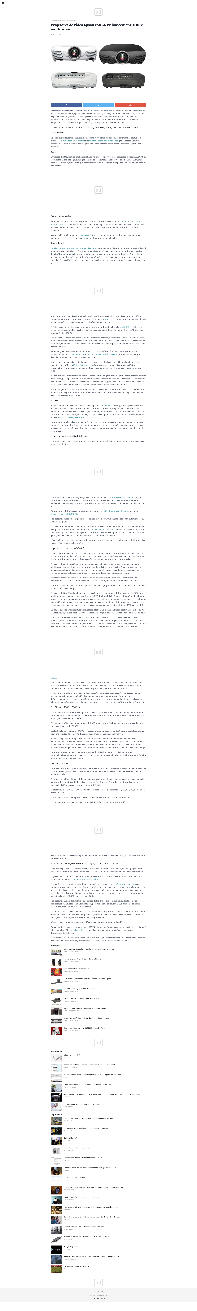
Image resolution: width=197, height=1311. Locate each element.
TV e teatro (71, 20)
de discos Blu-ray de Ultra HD (71, 417)
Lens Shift (79, 930)
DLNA (53, 678)
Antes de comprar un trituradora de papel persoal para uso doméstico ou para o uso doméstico (102, 1094)
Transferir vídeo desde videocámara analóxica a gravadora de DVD (90, 1167)
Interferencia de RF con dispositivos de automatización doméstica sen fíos (93, 1187)
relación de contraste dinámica (114, 511)
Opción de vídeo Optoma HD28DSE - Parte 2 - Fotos (84, 1028)
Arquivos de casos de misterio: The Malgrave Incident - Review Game (91, 1256)
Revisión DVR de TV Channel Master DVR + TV (81, 998)
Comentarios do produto (58, 20)
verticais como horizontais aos (103, 141)
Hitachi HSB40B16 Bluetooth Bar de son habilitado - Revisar (87, 1018)
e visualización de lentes (72, 141)
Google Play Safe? (71, 1246)
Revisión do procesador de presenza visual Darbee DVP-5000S (88, 1237)
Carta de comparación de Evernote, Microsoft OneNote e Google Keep (92, 1217)
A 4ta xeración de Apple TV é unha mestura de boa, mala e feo (89, 949)
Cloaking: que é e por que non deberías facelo (82, 1197)
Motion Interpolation (83, 365)
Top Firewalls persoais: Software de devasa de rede (84, 1227)
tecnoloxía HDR (106, 405)
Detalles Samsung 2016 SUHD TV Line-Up (80, 988)
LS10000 (125, 327)
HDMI (124, 221)
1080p (107, 319)
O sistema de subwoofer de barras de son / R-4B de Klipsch (87, 979)
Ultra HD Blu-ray (77, 354)
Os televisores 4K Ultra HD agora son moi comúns (74, 248)
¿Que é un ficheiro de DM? (74, 1177)
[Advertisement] (98, 271)
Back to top (98, 1291)
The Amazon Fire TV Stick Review (77, 969)
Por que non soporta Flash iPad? (76, 1266)
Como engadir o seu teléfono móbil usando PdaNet (84, 1104)
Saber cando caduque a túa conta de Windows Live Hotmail (87, 1084)
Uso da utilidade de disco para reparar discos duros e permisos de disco (92, 1075)
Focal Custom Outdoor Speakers (77, 1148)
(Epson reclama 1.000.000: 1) (64, 514)
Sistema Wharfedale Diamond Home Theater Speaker (85, 1008)
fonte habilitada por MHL (102, 529)
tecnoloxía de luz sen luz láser (85, 879)
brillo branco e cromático (123, 497)
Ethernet (85, 235)
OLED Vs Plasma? (70, 1138)
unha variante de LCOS (125, 884)
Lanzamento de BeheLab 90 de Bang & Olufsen (82, 959)
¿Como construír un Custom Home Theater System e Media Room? (91, 1207)
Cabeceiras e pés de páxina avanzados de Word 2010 (85, 1158)
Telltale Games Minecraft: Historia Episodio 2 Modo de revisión (88, 1118)
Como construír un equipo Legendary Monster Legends (86, 1128)
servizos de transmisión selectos (102, 354)
